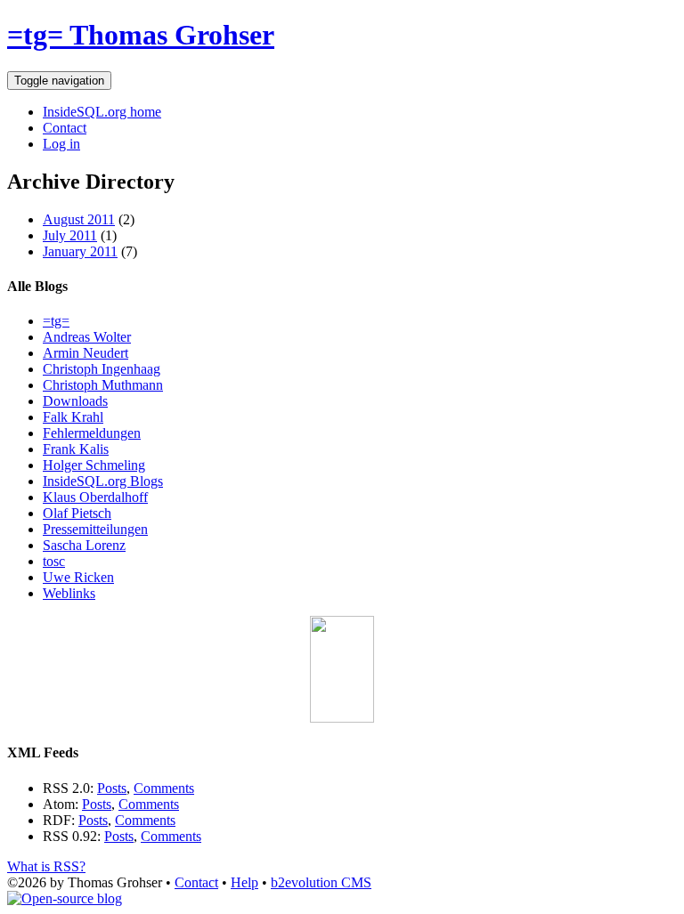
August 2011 (79, 219)
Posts (111, 788)
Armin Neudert (85, 352)
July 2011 (70, 235)
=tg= (56, 320)
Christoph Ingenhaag (101, 368)
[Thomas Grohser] (342, 717)
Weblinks (69, 593)
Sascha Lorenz (84, 545)
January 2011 (80, 251)
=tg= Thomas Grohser (140, 35)
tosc (54, 561)
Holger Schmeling (94, 465)
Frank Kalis (76, 449)
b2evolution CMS (321, 882)
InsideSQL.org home (102, 111)
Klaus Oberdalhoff (95, 497)
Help (244, 882)
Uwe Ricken (78, 577)
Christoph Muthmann (103, 384)
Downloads (75, 400)
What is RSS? (46, 866)
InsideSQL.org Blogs (103, 481)
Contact (64, 127)
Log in (61, 143)
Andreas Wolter (87, 336)
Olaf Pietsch (77, 513)
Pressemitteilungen (95, 529)
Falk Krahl (73, 417)
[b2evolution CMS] (64, 898)
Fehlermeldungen (92, 433)
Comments (164, 788)
